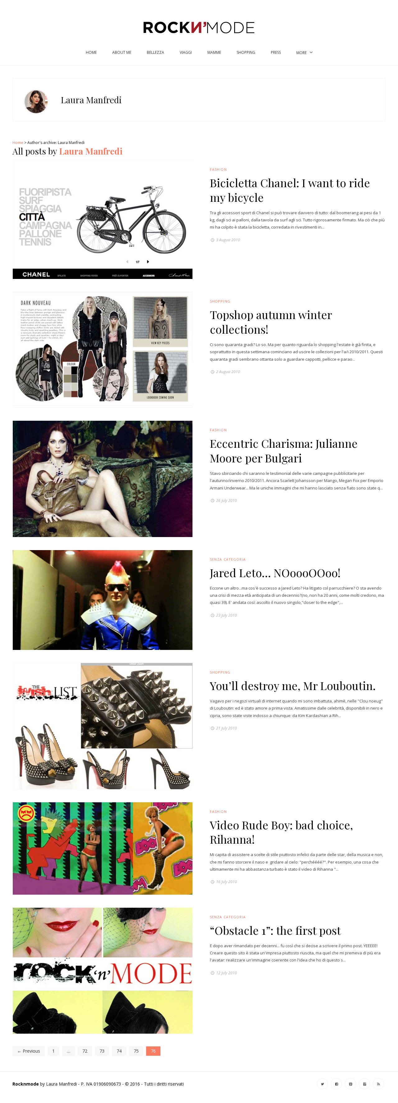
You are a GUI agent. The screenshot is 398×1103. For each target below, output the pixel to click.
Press (276, 52)
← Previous (28, 1051)
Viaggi (186, 52)
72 (84, 1051)
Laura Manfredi (91, 151)
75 (136, 1051)
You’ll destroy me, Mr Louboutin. (293, 685)
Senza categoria (228, 559)
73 (102, 1051)
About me (121, 52)
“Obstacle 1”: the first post (275, 930)
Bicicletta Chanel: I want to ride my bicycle (290, 190)
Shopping (246, 52)
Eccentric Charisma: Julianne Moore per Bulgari (284, 450)
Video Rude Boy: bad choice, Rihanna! (281, 832)
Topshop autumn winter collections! (271, 321)
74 (119, 1051)
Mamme (214, 52)
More (301, 52)
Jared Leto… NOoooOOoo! (275, 572)
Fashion (218, 169)
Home (91, 52)
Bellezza (155, 52)
